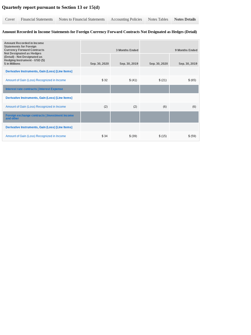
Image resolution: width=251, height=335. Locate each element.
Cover (10, 19)
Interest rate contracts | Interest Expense (34, 89)
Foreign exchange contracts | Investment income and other (40, 117)
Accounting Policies (126, 19)
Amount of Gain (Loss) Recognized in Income (36, 80)
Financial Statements (37, 19)
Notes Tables (158, 19)
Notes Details (185, 19)
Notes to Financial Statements (82, 19)
